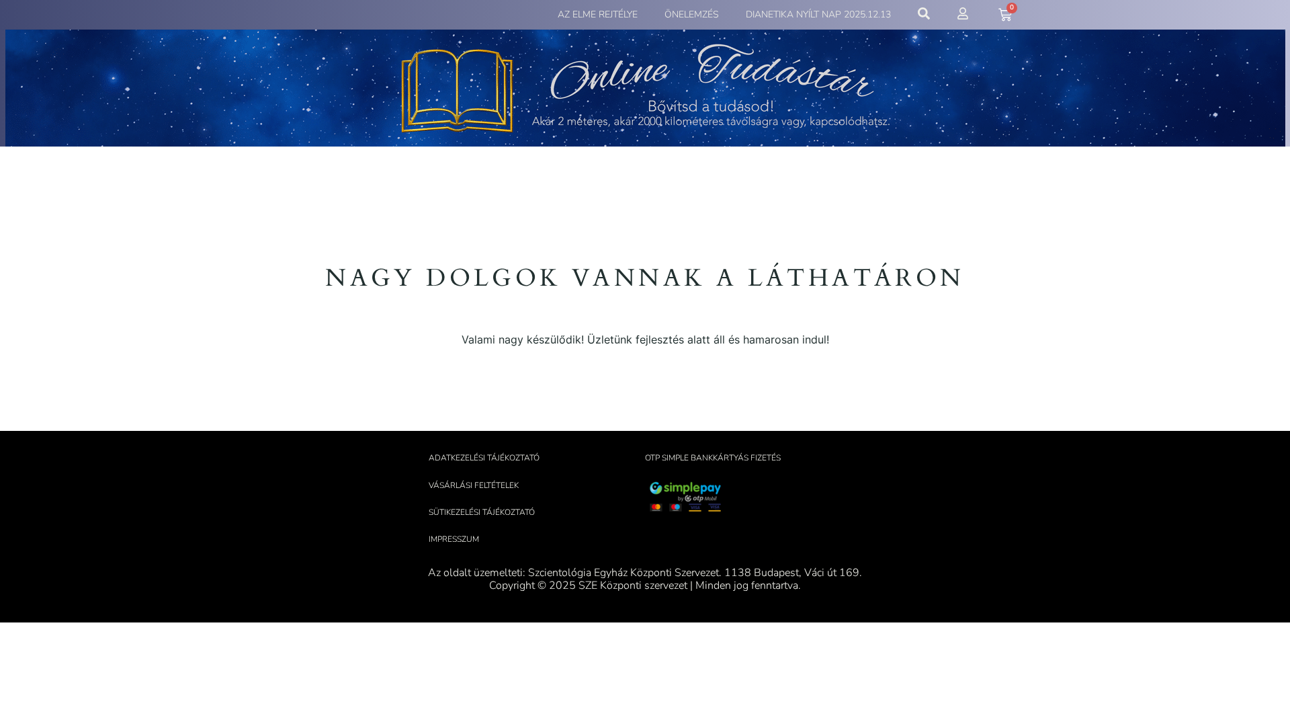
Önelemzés (691, 14)
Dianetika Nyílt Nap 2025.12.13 (818, 14)
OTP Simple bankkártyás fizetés (713, 457)
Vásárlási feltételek (474, 485)
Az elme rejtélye (598, 14)
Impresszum (454, 539)
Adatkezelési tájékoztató (484, 457)
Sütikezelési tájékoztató (482, 512)
